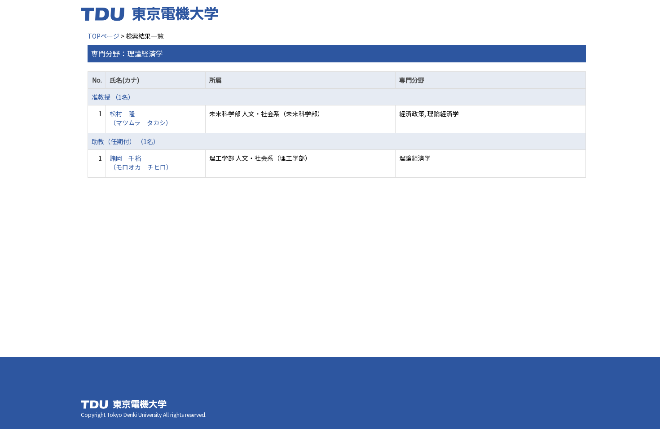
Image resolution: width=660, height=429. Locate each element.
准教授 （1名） (113, 96)
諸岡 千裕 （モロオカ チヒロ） (141, 162)
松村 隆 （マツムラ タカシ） (141, 118)
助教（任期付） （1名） (125, 141)
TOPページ (103, 35)
